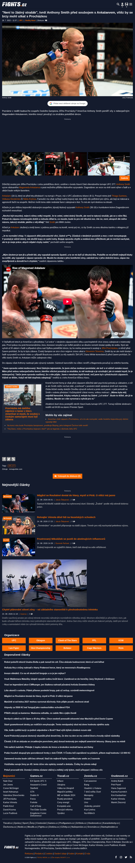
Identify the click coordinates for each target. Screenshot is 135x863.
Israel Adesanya (10, 792)
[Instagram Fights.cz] (121, 857)
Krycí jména (89, 810)
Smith (52, 222)
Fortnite (33, 802)
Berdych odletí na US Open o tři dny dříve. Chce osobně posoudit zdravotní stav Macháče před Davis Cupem (58, 719)
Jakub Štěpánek (62, 500)
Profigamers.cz (66, 823)
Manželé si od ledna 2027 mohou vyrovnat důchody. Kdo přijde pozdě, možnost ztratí (46, 702)
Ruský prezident (64, 799)
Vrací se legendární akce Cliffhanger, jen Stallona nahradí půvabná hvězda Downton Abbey (49, 685)
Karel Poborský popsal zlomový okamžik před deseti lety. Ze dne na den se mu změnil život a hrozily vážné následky (62, 736)
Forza (33, 799)
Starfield (34, 788)
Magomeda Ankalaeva (29, 187)
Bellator (67, 648)
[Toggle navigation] (131, 4)
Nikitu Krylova (29, 199)
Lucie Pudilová (10, 813)
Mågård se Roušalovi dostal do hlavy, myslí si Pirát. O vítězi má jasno (76, 495)
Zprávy (17, 823)
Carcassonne (90, 781)
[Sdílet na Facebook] (4, 459)
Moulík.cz (32, 827)
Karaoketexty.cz (111, 823)
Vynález (61, 813)
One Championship (40, 648)
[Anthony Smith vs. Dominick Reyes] (23, 164)
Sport (25, 823)
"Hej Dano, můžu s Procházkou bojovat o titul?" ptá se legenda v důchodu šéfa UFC (42, 429)
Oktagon (40, 640)
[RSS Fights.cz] (131, 857)
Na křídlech (89, 813)
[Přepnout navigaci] (122, 4)
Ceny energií (63, 802)
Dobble (87, 799)
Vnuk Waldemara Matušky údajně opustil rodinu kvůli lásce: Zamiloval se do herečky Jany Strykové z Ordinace (59, 679)
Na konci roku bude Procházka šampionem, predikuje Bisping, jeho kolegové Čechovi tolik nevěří (47, 425)
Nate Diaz (8, 781)
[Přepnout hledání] (118, 4)
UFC (14, 640)
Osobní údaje (60, 853)
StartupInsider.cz (109, 827)
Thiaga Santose (119, 196)
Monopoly (88, 795)
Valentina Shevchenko (13, 795)
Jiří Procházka (9, 799)
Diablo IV (34, 795)
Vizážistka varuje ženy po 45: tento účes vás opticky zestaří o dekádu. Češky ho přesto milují (50, 764)
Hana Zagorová (118, 788)
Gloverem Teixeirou (95, 351)
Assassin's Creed (38, 785)
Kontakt (80, 853)
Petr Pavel (116, 785)
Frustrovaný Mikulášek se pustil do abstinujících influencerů (71, 539)
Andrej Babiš (117, 781)
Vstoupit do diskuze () (69, 476)
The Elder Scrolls (38, 810)
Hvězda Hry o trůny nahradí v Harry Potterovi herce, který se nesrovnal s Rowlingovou (47, 668)
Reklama (29, 853)
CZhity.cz (65, 827)
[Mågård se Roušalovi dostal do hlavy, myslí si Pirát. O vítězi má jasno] (18, 503)
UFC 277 (11, 466)
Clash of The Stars (67, 640)
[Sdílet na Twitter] (9, 459)
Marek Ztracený (118, 802)
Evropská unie (64, 806)
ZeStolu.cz (81, 823)
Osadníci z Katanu (92, 788)
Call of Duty (35, 806)
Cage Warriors (94, 648)
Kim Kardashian (118, 795)
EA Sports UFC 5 (38, 781)
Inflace (60, 781)
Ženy (32, 823)
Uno (86, 802)
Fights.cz (43, 827)
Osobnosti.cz (94, 823)
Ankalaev (6, 196)
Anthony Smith (123, 184)
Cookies (49, 853)
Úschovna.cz (9, 827)
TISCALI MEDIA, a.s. (43, 857)
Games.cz (53, 823)
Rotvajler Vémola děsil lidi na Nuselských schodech (66, 517)
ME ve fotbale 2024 (66, 795)
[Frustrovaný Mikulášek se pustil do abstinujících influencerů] (18, 547)
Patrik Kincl (8, 806)
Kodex (71, 853)
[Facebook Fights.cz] (116, 857)
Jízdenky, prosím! (92, 806)
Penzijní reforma (65, 810)
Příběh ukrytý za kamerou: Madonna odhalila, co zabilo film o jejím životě (40, 713)
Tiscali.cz (7, 823)
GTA (32, 792)
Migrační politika (65, 792)
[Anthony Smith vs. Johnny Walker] (109, 164)
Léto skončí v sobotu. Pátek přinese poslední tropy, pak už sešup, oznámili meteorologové (49, 690)
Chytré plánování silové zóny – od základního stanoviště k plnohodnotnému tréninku (50, 609)
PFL (94, 640)
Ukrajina (61, 785)
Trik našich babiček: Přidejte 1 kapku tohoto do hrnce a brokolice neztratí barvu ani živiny (48, 747)
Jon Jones (8, 785)
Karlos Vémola (10, 802)
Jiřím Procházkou (109, 348)
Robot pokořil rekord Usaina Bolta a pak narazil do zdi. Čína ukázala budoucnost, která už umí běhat (54, 662)
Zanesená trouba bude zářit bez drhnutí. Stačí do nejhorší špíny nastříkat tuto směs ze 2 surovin (52, 758)
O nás (87, 853)
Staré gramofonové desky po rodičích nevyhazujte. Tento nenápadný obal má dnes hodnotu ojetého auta (56, 724)
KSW (121, 640)
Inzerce (23, 614)
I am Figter (14, 648)
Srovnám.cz (93, 827)
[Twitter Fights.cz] (126, 857)
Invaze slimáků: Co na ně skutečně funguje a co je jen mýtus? (35, 673)
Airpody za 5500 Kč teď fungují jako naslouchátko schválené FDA (37, 707)
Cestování (41, 823)
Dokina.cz (54, 827)
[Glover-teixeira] (66, 164)
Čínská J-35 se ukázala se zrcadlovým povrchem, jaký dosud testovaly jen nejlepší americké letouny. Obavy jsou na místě (64, 741)
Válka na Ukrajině (65, 788)
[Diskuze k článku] (46, 20)
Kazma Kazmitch (119, 792)
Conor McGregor (11, 788)
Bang (86, 785)
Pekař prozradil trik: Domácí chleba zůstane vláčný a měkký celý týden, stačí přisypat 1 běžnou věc (53, 770)
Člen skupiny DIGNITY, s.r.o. (61, 857)
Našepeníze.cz (78, 827)
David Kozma (9, 810)
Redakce (39, 853)
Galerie (124, 178)
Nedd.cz (22, 827)
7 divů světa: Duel (92, 792)
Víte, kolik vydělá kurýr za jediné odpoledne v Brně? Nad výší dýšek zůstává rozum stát (47, 730)
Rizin (121, 648)
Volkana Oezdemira (11, 199)
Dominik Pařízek (62, 543)
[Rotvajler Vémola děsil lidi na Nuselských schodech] (18, 525)
